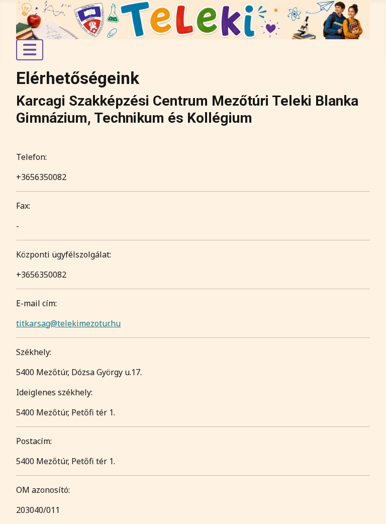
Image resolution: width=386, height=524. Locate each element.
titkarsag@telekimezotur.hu (68, 323)
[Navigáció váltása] (29, 49)
